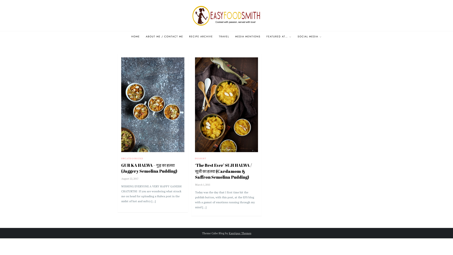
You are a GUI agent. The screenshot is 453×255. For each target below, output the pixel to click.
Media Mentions (247, 36)
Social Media (308, 36)
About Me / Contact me (164, 36)
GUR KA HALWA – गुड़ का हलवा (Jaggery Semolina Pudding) (149, 168)
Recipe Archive (201, 36)
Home (135, 36)
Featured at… (277, 36)
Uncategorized (132, 158)
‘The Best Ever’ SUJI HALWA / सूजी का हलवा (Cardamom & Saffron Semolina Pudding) (223, 171)
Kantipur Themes (240, 233)
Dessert (200, 158)
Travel (224, 36)
